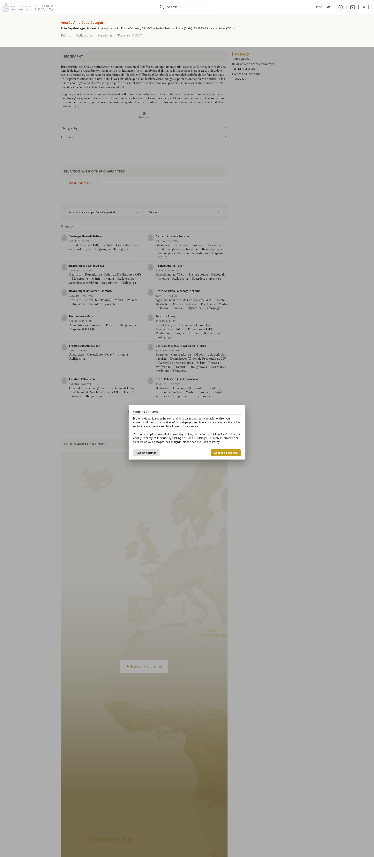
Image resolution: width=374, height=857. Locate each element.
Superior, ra (105, 35)
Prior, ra (66, 35)
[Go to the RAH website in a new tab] (17, 6)
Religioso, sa (84, 35)
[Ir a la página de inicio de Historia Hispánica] (42, 6)
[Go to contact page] (352, 7)
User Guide (323, 7)
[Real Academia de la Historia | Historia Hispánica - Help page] (340, 7)
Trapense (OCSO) (129, 35)
